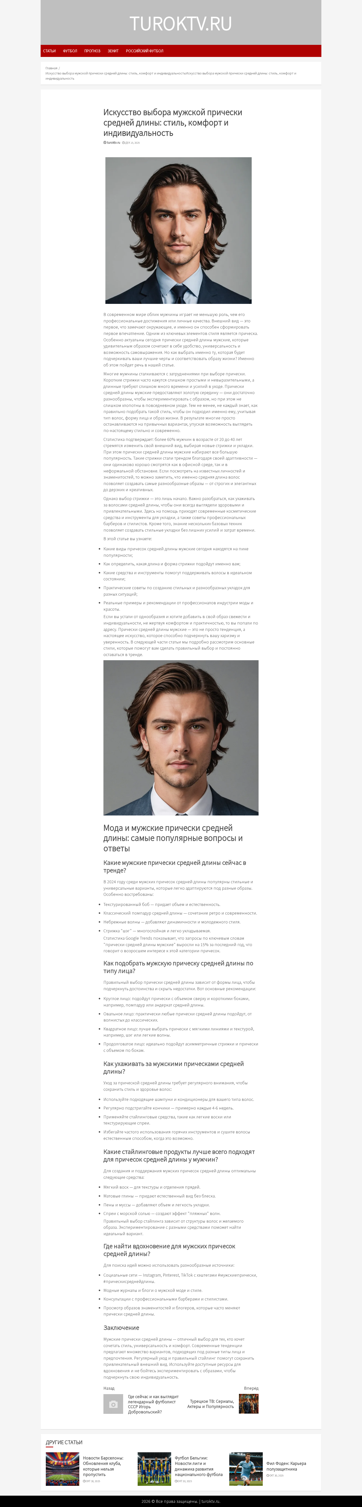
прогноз (92, 50)
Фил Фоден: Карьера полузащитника (286, 1466)
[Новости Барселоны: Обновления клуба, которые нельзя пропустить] (62, 1469)
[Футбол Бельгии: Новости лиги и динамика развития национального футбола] (154, 1469)
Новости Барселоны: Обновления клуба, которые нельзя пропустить (103, 1466)
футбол (70, 50)
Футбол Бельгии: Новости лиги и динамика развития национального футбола (199, 1466)
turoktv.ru (181, 22)
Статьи (49, 50)
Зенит (113, 50)
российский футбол (144, 50)
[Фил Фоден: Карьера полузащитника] (246, 1469)
